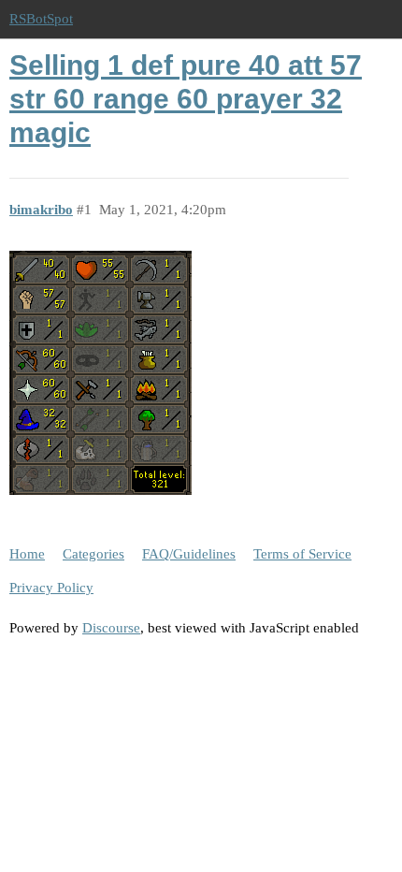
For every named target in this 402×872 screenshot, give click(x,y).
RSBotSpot (41, 18)
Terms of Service (302, 553)
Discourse (111, 627)
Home (27, 553)
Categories (93, 553)
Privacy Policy (51, 587)
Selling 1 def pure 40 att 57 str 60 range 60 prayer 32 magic (185, 99)
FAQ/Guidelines (189, 553)
